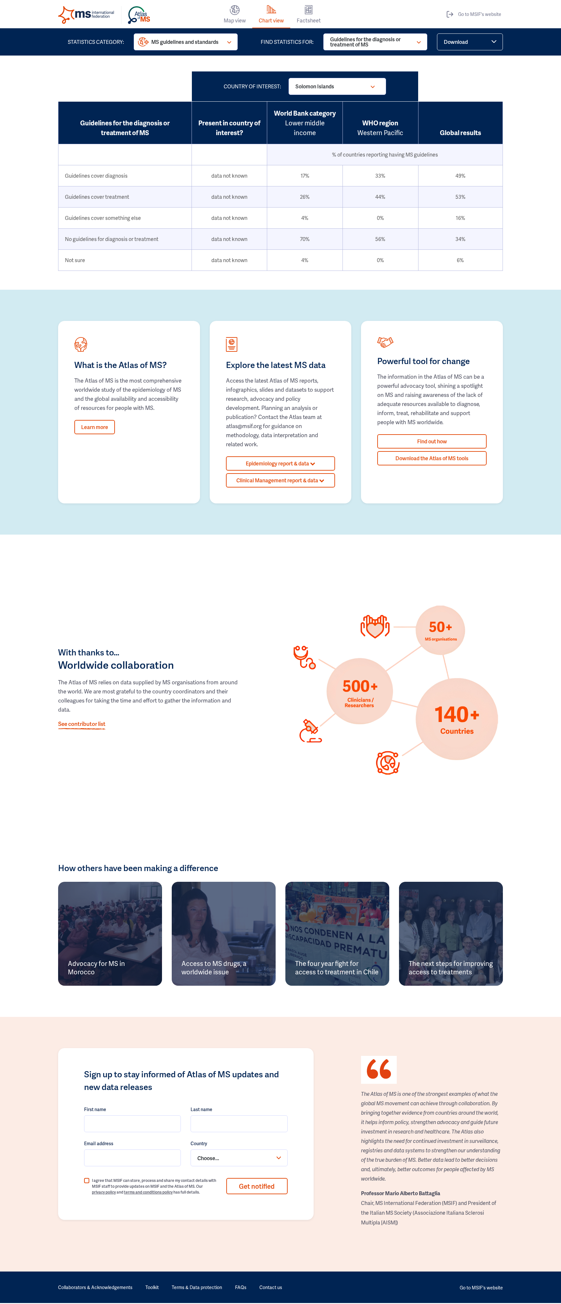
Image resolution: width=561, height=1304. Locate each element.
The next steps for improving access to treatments (451, 967)
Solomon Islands (314, 86)
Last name (201, 1109)
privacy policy (104, 1192)
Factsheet (309, 20)
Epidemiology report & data (278, 463)
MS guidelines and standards (184, 41)
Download (456, 41)
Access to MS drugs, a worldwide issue (213, 967)
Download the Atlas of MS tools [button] (431, 458)
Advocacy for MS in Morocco (96, 967)
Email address (98, 1143)
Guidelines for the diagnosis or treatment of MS (365, 41)
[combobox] (239, 1157)
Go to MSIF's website (479, 14)
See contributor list (82, 724)
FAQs (240, 1287)
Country (199, 1143)
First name (95, 1109)
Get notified (257, 1186)
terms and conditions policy (148, 1192)
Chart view (271, 20)
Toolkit (152, 1287)
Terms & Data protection (197, 1287)
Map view (235, 20)
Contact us (270, 1287)
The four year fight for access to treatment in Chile (337, 967)
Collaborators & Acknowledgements (95, 1287)
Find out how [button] (432, 441)
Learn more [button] (94, 427)
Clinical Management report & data (277, 480)
